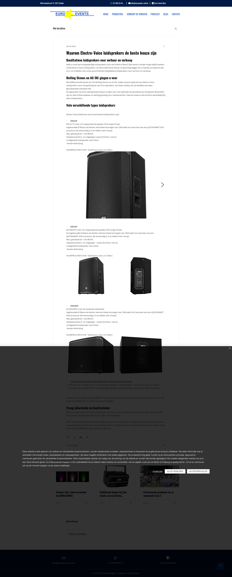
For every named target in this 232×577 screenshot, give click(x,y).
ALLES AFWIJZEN (175, 471)
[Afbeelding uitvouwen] (116, 185)
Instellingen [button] (158, 471)
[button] (175, 28)
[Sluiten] (229, 348)
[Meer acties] (164, 46)
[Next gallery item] (162, 185)
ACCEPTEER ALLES (198, 471)
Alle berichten (59, 28)
